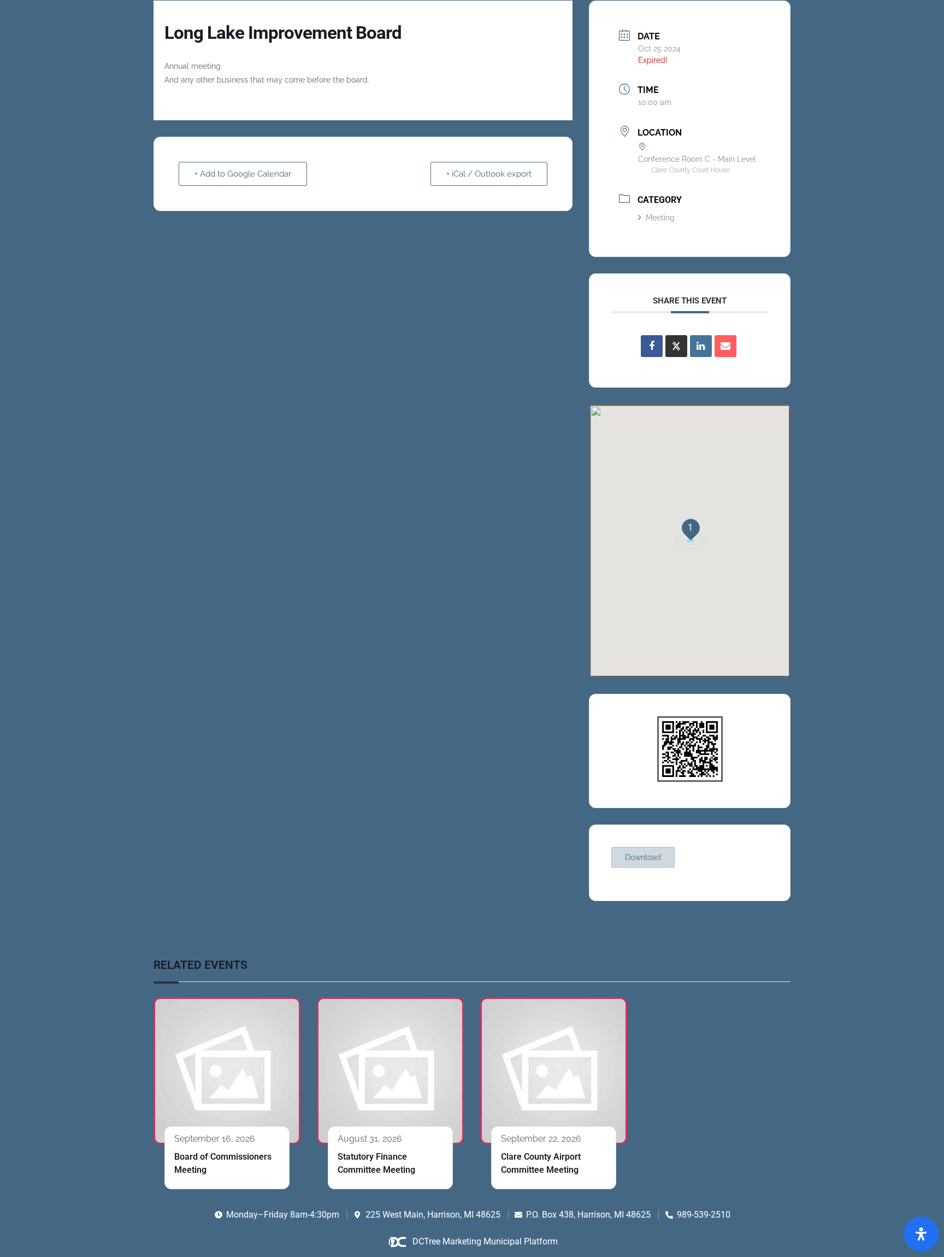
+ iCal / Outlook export (489, 174)
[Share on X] (676, 346)
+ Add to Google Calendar (242, 174)
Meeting (660, 217)
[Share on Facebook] (652, 346)
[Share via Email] (725, 346)
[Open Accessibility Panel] (921, 1234)
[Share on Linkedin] (701, 346)
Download (643, 857)
